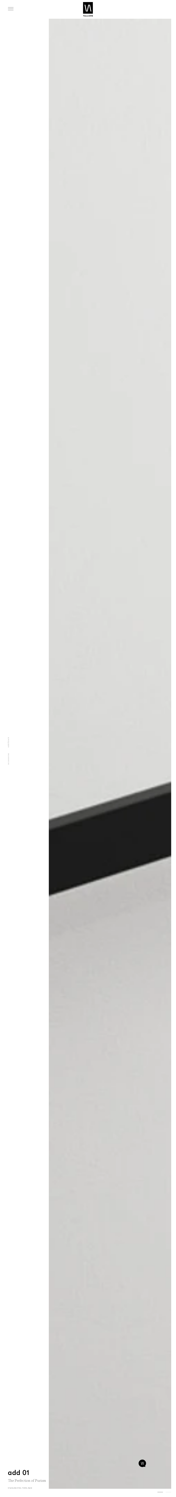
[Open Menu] (10, 8)
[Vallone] (88, 9)
